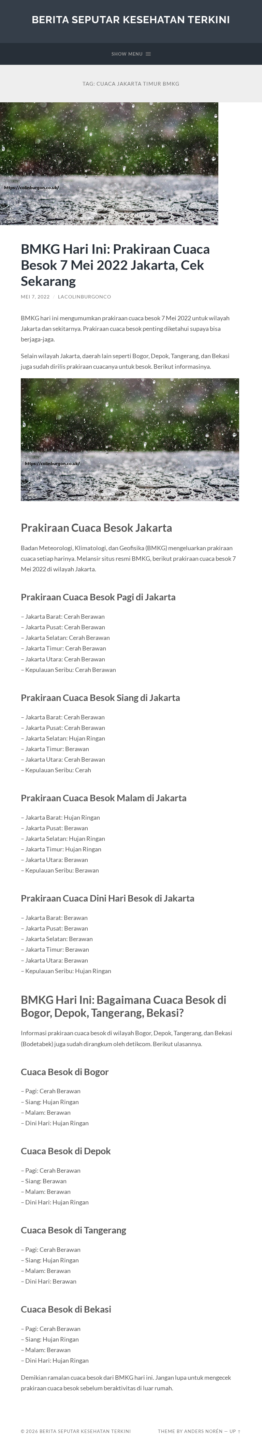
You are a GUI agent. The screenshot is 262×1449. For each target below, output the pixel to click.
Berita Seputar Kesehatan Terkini (131, 20)
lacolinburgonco (84, 296)
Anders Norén (203, 1431)
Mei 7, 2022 (35, 296)
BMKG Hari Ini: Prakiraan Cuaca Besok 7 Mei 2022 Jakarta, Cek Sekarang (115, 264)
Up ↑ (235, 1431)
